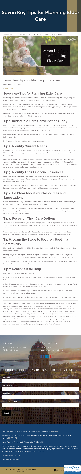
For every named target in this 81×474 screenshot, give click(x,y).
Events (4, 48)
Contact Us (6, 57)
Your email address (17, 386)
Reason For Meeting (9, 402)
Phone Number (8, 394)
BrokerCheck (53, 431)
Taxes (46, 34)
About (4, 39)
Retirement (25, 34)
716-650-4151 (45, 348)
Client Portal (7, 52)
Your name (14, 377)
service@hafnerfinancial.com (51, 350)
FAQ (10, 43)
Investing (37, 34)
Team (4, 43)
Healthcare (57, 34)
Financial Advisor (9, 34)
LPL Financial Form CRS (11, 455)
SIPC (15, 438)
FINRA (10, 438)
